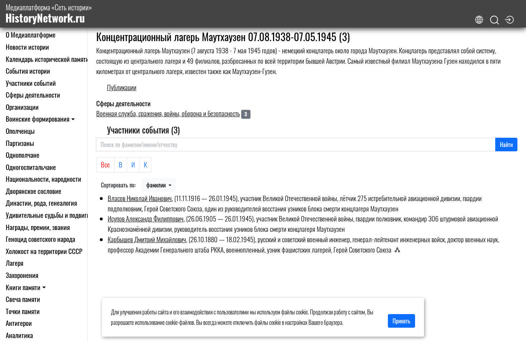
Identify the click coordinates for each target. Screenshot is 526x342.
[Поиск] (494, 20)
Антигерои (19, 323)
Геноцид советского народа (40, 239)
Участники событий (31, 83)
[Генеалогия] (399, 250)
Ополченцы (20, 131)
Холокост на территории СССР (44, 251)
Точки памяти (23, 311)
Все (105, 164)
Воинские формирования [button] (37, 118)
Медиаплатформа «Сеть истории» (48, 14)
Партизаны (20, 143)
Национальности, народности (43, 179)
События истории (28, 70)
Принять (401, 321)
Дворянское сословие (33, 191)
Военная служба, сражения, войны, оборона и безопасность (168, 113)
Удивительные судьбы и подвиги (48, 215)
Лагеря (14, 263)
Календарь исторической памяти (47, 59)
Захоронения (22, 275)
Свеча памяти (23, 299)
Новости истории (27, 46)
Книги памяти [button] (23, 287)
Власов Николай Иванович (140, 198)
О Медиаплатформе (30, 34)
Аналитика (19, 335)
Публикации (121, 87)
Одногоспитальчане (31, 167)
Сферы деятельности (33, 94)
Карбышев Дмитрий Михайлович (147, 239)
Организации (22, 107)
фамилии (156, 185)
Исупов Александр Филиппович (146, 218)
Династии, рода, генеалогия (41, 202)
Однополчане (22, 155)
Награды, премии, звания (38, 227)
